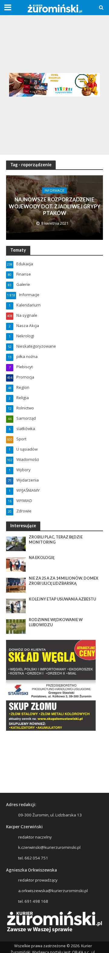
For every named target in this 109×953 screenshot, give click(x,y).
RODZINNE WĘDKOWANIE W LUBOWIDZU (56, 622)
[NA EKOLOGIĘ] (16, 564)
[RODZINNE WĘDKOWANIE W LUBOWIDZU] (16, 626)
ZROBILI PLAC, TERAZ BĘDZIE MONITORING (56, 539)
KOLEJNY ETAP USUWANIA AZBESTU (62, 599)
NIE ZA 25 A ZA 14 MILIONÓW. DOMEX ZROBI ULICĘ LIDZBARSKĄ (63, 581)
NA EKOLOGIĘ (41, 557)
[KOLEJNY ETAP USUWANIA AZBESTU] (16, 605)
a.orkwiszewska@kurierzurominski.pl (53, 890)
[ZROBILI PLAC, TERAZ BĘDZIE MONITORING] (16, 543)
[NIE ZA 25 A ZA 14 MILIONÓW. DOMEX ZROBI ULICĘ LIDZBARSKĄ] (16, 584)
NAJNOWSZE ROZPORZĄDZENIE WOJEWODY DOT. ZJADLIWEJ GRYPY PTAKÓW (55, 206)
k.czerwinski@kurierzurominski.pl (49, 847)
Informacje (54, 190)
